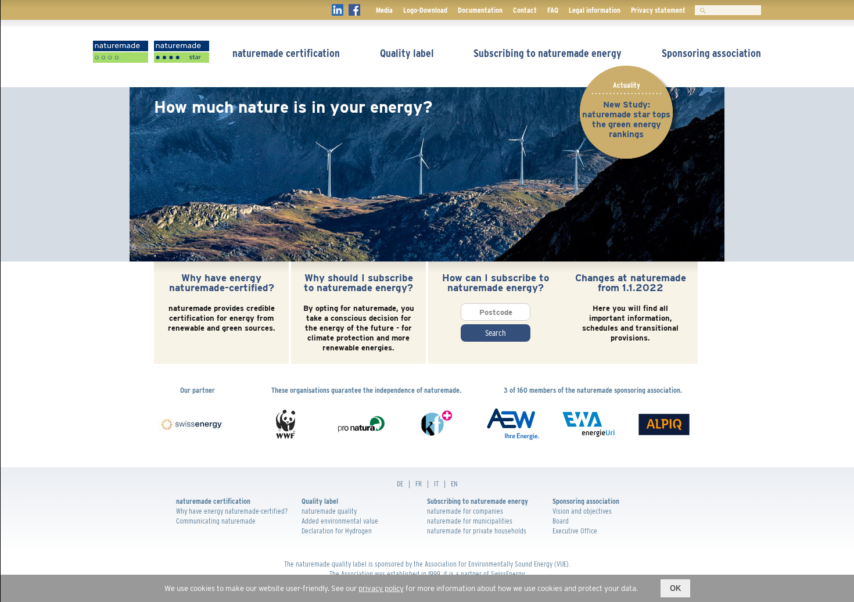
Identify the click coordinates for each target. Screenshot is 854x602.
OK (675, 588)
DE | (406, 483)
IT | (442, 483)
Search (495, 333)
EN (454, 483)
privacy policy (381, 588)
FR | (424, 483)
